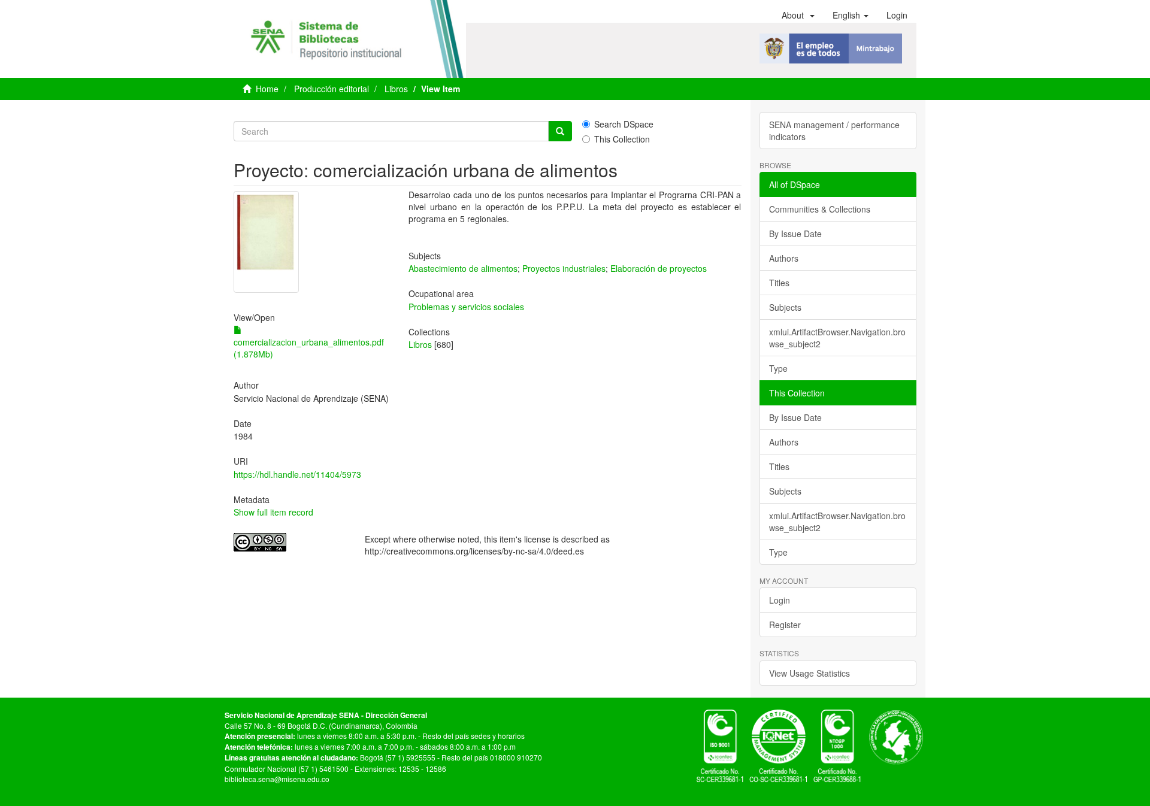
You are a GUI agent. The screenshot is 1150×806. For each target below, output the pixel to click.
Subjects (785, 307)
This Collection (622, 139)
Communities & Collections (819, 209)
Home (267, 89)
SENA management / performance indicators (834, 131)
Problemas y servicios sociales (466, 307)
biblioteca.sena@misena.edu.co (277, 779)
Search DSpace (623, 124)
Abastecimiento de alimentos (463, 268)
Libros (396, 89)
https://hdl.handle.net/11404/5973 (297, 474)
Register (785, 625)
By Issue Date (795, 234)
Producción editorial (331, 89)
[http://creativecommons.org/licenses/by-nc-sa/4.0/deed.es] (290, 542)
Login (779, 600)
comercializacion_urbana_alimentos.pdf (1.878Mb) (309, 348)
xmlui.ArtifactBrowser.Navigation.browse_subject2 (837, 338)
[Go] (560, 131)
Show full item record (273, 512)
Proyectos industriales (564, 268)
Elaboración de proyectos (658, 268)
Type (778, 368)
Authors (783, 258)
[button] (798, 15)
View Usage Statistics (809, 673)
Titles (779, 283)
